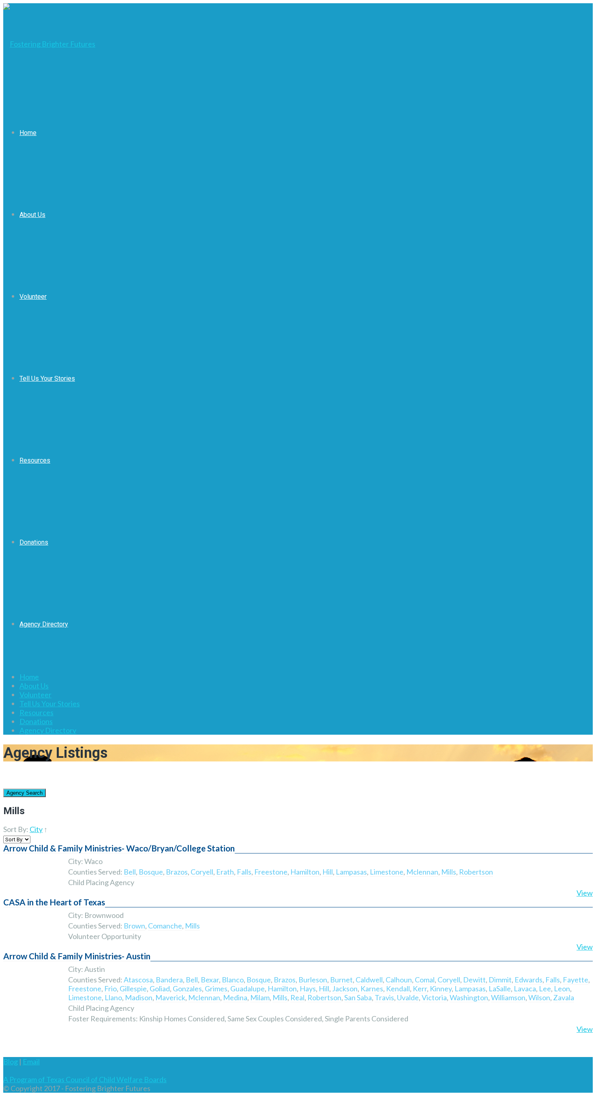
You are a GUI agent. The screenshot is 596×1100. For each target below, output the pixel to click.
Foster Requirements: (103, 1018)
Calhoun (399, 979)
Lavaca (525, 988)
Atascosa (138, 979)
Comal (425, 979)
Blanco (233, 979)
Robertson (476, 871)
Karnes (371, 988)
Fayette (575, 979)
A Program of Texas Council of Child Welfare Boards (85, 1079)
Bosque (151, 871)
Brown (134, 925)
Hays (308, 988)
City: (75, 861)
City (36, 829)
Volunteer (33, 296)
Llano (113, 997)
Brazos (177, 871)
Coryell (202, 871)
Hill (327, 871)
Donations (33, 542)
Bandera (169, 979)
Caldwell (369, 979)
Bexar (210, 979)
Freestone (270, 871)
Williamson (508, 997)
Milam (260, 997)
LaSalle (500, 988)
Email (31, 1061)
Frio (110, 988)
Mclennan (422, 871)
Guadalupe (247, 988)
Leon (562, 988)
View (585, 892)
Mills (448, 871)
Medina (235, 997)
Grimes (216, 988)
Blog (10, 1061)
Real (297, 997)
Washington (469, 997)
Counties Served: (95, 871)
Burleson (312, 979)
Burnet (341, 979)
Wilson (539, 997)
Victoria (434, 997)
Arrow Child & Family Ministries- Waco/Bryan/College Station (119, 848)
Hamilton (304, 871)
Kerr (420, 988)
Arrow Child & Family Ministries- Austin (76, 956)
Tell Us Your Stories (47, 378)
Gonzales (187, 988)
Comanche (165, 925)
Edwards (528, 979)
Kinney (441, 988)
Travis (384, 997)
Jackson (345, 988)
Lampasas (351, 871)
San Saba (358, 997)
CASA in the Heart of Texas (54, 902)
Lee (545, 988)
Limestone (386, 871)
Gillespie (133, 988)
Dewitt (474, 979)
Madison (138, 997)
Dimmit (500, 979)
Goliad (160, 988)
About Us (32, 215)
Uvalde (408, 997)
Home (27, 133)
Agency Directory (43, 624)
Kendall (398, 988)
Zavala (563, 997)
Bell (130, 871)
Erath (225, 871)
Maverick (170, 997)
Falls (244, 871)
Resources (34, 460)
